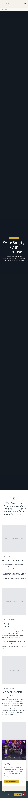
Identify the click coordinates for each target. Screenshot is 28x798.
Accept (19, 794)
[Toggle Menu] (25, 3)
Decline (9, 794)
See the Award (10, 781)
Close (22, 781)
